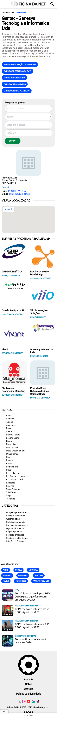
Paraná (9, 463)
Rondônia (10, 482)
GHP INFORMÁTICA (12, 271)
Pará (8, 457)
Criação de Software (15, 541)
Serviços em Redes (15, 535)
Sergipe (9, 495)
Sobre (28, 684)
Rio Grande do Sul (14, 479)
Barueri (5, 187)
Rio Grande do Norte (15, 476)
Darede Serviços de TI (13, 310)
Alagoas (10, 418)
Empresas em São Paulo (15, 84)
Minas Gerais (12, 454)
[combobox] (28, 116)
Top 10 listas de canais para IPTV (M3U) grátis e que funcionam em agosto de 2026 (32, 596)
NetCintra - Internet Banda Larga (39, 273)
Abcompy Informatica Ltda (41, 351)
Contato (28, 688)
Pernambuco (12, 466)
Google (18, 570)
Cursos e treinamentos (16, 525)
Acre (8, 415)
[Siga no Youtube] (28, 701)
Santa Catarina (13, 489)
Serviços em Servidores (17, 538)
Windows (38, 575)
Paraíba (9, 460)
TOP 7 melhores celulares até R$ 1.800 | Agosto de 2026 (32, 626)
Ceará (9, 431)
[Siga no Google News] (33, 701)
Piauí (8, 470)
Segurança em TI (14, 531)
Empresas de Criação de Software (20, 64)
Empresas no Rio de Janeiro (17, 91)
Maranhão (10, 444)
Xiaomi (6, 581)
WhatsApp (23, 575)
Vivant (5, 349)
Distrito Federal (13, 434)
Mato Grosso (12, 447)
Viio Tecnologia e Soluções (38, 312)
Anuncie (28, 679)
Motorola (33, 570)
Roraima (10, 486)
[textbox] (28, 117)
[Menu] (5, 4)
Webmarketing (13, 519)
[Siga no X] (19, 701)
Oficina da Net (8, 13)
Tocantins (10, 498)
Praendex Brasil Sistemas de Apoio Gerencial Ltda (39, 391)
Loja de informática (15, 528)
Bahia (8, 428)
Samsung (7, 575)
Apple (5, 570)
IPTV (17, 590)
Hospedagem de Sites (16, 512)
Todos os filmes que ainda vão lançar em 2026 (31, 641)
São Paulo (11, 492)
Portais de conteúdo (15, 522)
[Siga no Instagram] (24, 701)
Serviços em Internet (15, 515)
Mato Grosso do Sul (15, 450)
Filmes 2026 (21, 581)
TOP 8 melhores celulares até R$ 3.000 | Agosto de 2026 (32, 611)
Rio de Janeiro (13, 473)
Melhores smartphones (26, 606)
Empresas (21, 13)
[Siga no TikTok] (38, 701)
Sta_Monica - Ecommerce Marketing (13, 389)
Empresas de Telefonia (14, 78)
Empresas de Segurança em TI (17, 71)
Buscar (12, 141)
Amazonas (11, 425)
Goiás (9, 441)
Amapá (9, 422)
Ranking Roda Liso (41, 581)
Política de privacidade (28, 693)
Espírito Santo (12, 438)
